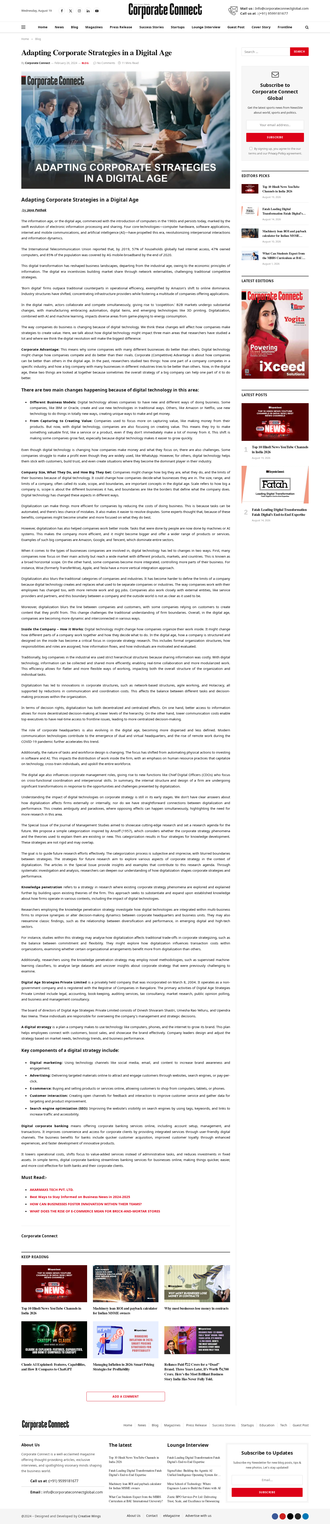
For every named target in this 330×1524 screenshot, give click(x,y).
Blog (74, 27)
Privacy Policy (277, 153)
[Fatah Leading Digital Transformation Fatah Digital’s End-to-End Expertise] (250, 211)
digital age (81, 360)
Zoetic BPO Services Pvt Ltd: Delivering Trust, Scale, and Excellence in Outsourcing (193, 1499)
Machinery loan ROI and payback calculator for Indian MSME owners (125, 1311)
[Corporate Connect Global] (165, 11)
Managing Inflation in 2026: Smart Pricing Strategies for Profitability (123, 1367)
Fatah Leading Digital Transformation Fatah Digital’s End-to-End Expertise (282, 211)
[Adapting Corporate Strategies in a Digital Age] (125, 130)
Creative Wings (89, 1516)
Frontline (285, 27)
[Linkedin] (305, 1516)
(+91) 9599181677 (273, 13)
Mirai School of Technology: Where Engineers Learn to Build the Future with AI (194, 1486)
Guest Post (235, 27)
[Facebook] (275, 1516)
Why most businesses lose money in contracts (196, 1308)
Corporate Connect (37, 63)
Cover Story (261, 27)
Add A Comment (125, 1396)
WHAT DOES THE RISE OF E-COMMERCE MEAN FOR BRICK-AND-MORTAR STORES (95, 1211)
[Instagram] (298, 1516)
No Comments (106, 63)
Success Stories (151, 27)
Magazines (94, 27)
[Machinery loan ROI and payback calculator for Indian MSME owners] (126, 1283)
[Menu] (23, 27)
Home (43, 27)
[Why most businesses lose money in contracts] (197, 1283)
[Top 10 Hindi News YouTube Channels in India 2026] (54, 1283)
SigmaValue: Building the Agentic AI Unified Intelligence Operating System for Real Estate (192, 1472)
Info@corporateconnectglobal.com (282, 8)
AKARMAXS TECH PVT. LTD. (51, 1189)
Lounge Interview (206, 27)
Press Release (121, 27)
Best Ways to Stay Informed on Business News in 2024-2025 (80, 1196)
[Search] (306, 27)
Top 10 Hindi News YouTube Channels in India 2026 (51, 1311)
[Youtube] (282, 1516)
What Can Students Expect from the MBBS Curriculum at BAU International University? (283, 255)
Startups (178, 27)
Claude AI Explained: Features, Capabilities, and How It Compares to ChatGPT (53, 1367)
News (59, 27)
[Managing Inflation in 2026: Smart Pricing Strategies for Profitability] (126, 1339)
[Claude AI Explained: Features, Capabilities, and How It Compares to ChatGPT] (54, 1339)
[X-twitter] (290, 1516)
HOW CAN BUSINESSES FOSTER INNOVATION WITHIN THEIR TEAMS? (86, 1204)
